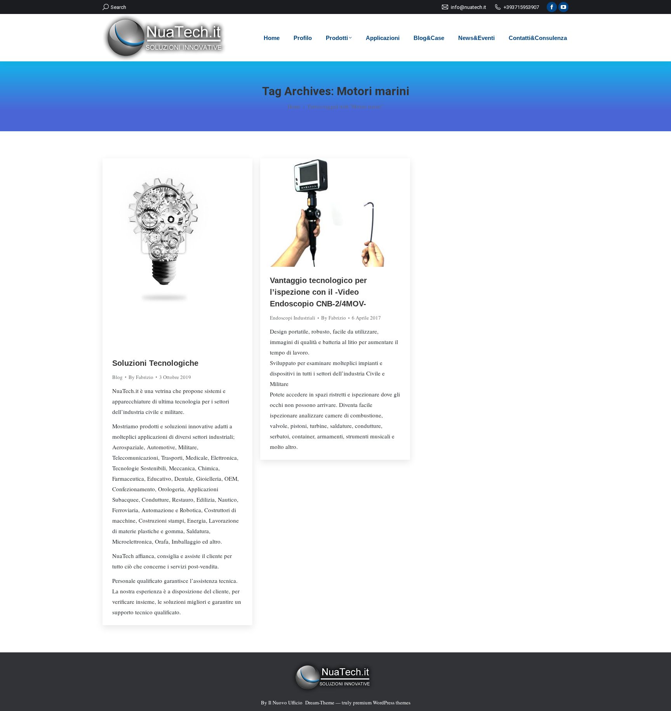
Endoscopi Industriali (292, 317)
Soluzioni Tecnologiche (155, 363)
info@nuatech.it (468, 7)
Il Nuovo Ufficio (285, 702)
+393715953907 (521, 7)
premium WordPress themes (381, 702)
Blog (117, 377)
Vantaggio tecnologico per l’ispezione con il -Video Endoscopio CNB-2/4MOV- (318, 292)
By (141, 377)
